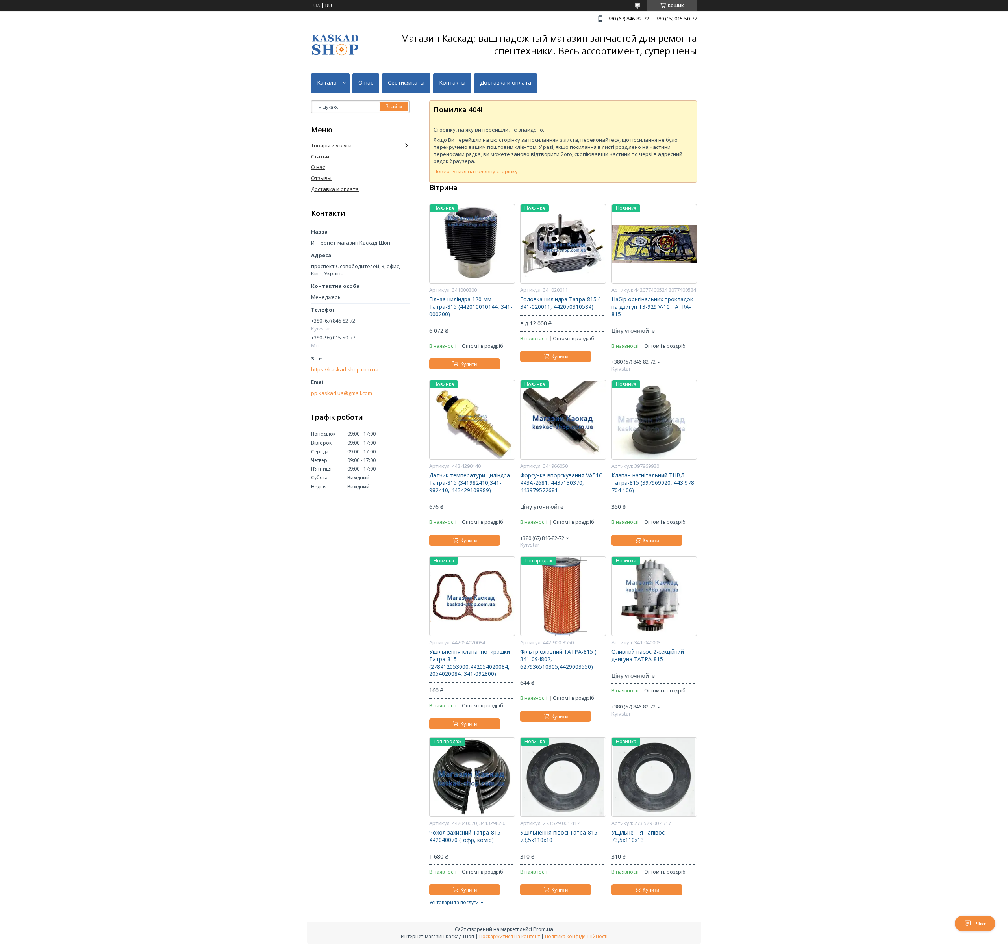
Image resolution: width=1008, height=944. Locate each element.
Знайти (393, 106)
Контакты (452, 82)
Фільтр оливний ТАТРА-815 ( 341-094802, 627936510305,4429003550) (558, 659)
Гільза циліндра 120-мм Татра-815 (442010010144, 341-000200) (470, 307)
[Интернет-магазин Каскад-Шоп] (335, 44)
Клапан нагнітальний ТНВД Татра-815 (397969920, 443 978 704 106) (652, 483)
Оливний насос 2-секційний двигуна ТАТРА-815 (647, 655)
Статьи (320, 156)
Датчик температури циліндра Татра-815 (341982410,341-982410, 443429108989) (469, 483)
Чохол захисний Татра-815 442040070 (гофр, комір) (464, 836)
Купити (468, 364)
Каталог (328, 82)
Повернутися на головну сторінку (476, 171)
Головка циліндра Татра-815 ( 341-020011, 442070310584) (560, 303)
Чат (981, 923)
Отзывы (321, 178)
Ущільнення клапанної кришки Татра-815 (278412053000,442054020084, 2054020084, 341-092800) (469, 663)
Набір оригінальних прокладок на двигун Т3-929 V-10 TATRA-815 (652, 307)
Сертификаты (406, 82)
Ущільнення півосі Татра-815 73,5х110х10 (558, 836)
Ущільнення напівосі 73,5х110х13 (638, 836)
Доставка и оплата (505, 82)
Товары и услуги (331, 145)
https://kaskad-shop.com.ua (344, 369)
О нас (365, 82)
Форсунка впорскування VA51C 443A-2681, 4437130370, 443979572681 (561, 483)
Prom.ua (543, 929)
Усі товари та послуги (454, 902)
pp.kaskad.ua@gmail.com (341, 393)
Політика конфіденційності (576, 936)
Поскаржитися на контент (509, 936)
